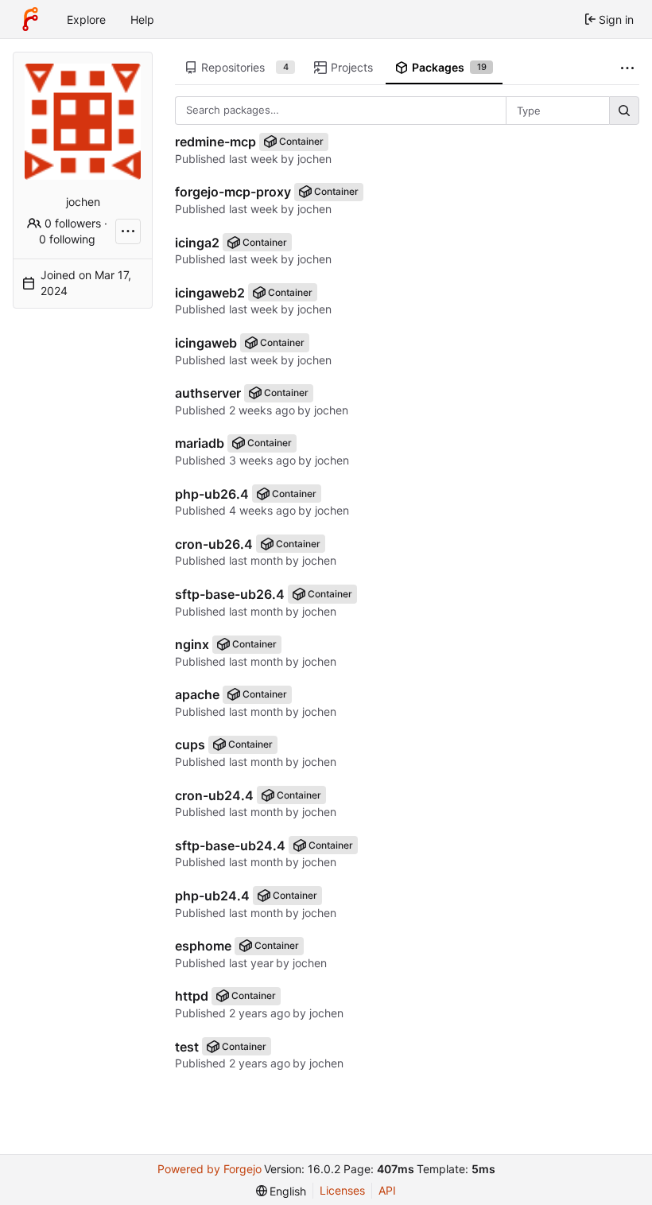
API (387, 1190)
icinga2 (197, 243)
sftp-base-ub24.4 (230, 845)
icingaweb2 (210, 293)
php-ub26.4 (212, 494)
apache (197, 694)
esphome (203, 946)
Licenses (342, 1190)
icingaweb (206, 343)
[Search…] (624, 110)
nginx (192, 644)
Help (142, 19)
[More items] (627, 68)
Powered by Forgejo (209, 1169)
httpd (191, 996)
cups (190, 744)
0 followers (73, 223)
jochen (314, 158)
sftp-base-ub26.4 (230, 594)
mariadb (199, 443)
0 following (67, 239)
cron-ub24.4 (214, 795)
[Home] (30, 19)
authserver (208, 393)
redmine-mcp (215, 142)
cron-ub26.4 (214, 544)
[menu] (281, 1191)
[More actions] (128, 231)
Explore (86, 19)
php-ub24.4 (212, 896)
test (187, 1047)
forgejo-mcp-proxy (233, 192)
